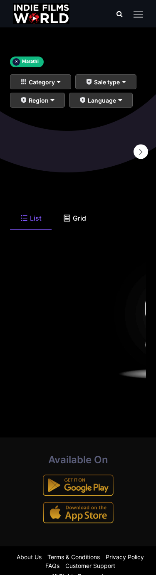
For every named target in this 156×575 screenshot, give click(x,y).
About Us (29, 556)
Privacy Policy (125, 556)
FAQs (52, 565)
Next (141, 152)
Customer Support (90, 565)
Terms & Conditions (73, 556)
